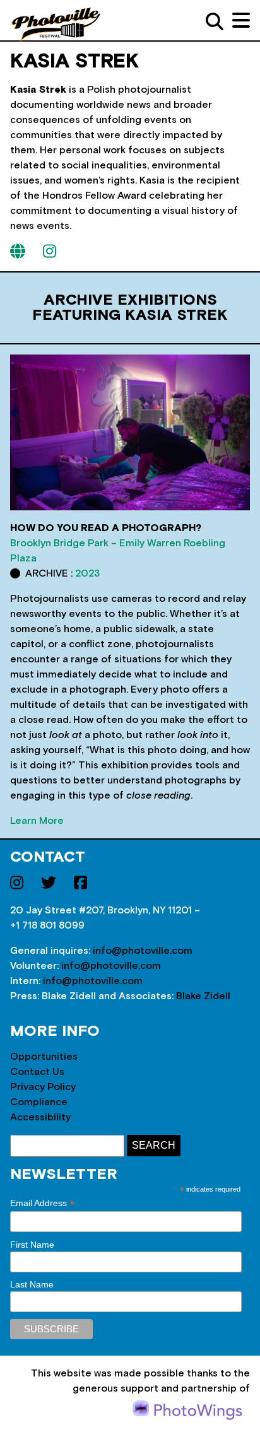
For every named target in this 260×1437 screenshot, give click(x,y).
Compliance (39, 1102)
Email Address (42, 1203)
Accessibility (40, 1117)
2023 (87, 573)
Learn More (37, 821)
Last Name (32, 1284)
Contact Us (37, 1072)
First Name (32, 1245)
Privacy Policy (43, 1087)
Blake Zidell (203, 996)
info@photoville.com (142, 951)
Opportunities (44, 1057)
